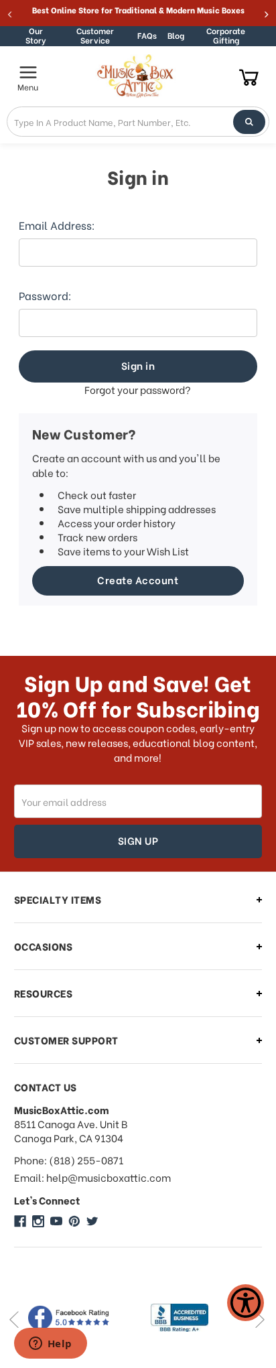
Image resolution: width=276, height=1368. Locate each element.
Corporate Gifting (225, 36)
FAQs (147, 35)
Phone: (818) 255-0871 (68, 1160)
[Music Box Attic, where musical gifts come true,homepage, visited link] (137, 76)
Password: (45, 295)
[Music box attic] (92, 1221)
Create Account (137, 579)
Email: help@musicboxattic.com (92, 1177)
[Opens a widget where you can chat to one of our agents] (50, 1344)
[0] (249, 77)
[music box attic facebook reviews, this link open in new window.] (76, 1318)
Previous (13, 1319)
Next (259, 1319)
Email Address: (57, 225)
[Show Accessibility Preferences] (245, 1302)
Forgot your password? (137, 390)
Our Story (35, 36)
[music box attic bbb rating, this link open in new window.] (201, 1318)
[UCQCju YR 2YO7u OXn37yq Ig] (56, 1221)
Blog (175, 35)
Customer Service (95, 36)
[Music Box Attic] (20, 1221)
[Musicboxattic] (38, 1221)
